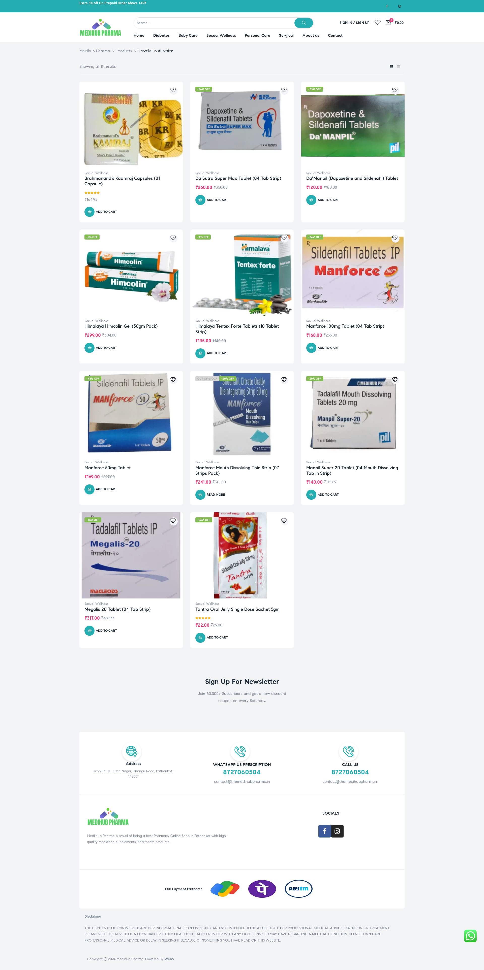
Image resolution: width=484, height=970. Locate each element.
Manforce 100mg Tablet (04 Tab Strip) (345, 326)
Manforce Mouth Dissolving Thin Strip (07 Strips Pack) (237, 470)
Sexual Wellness (96, 173)
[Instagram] (400, 6)
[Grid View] (391, 66)
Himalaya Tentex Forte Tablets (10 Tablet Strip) (237, 329)
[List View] (398, 66)
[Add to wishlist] (174, 91)
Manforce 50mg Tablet (107, 468)
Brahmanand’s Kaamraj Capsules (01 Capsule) (122, 181)
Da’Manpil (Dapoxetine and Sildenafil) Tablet (352, 178)
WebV (169, 959)
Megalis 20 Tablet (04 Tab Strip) (117, 609)
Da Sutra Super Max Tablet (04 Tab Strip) (238, 178)
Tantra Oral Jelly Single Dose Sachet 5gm (237, 609)
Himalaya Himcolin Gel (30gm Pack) (121, 326)
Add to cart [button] (106, 212)
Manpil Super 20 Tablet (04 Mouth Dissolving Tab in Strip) (352, 470)
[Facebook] (387, 6)
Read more (216, 495)
